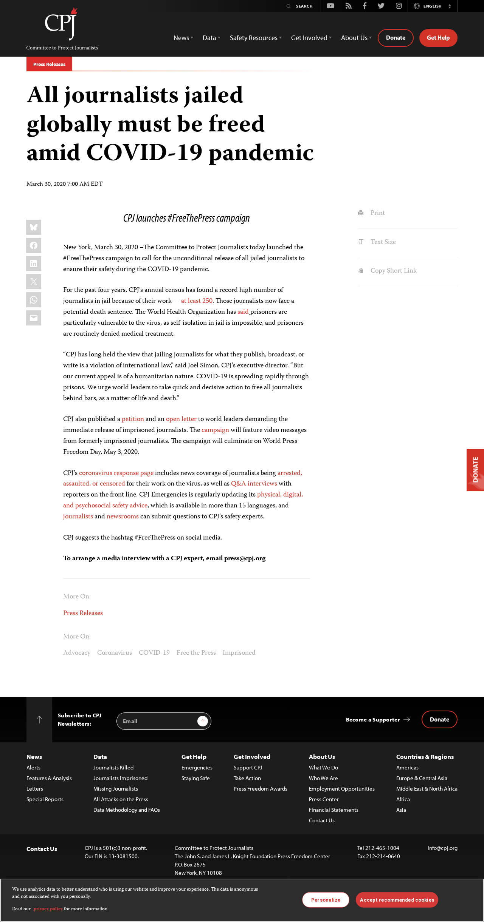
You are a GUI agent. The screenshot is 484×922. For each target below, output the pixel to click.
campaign (215, 430)
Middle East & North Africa (427, 788)
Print (377, 213)
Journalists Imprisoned (120, 778)
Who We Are (323, 778)
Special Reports (45, 799)
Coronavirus (114, 653)
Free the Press (196, 653)
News (34, 756)
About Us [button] (354, 37)
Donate (395, 37)
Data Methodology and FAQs (126, 809)
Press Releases (49, 64)
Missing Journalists (115, 788)
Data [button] (209, 37)
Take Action (247, 778)
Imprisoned (239, 653)
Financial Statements (333, 809)
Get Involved (252, 756)
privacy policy (48, 909)
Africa (403, 799)
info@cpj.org (443, 847)
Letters (34, 788)
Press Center (324, 799)
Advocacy (76, 653)
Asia (401, 809)
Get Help (438, 37)
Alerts (33, 767)
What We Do (323, 767)
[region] (242, 900)
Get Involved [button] (309, 37)
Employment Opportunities (342, 788)
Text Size (382, 242)
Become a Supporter (373, 719)
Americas (407, 767)
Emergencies (197, 767)
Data (100, 756)
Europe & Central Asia (421, 778)
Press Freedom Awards (260, 788)
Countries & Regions (425, 756)
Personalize (325, 899)
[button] (449, 6)
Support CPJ (248, 767)
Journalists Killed (113, 767)
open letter (181, 419)
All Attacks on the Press (120, 799)
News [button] (181, 37)
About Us (322, 756)
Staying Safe (196, 778)
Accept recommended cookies (397, 899)
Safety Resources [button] (254, 37)
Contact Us (322, 820)
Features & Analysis (49, 778)
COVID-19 (154, 653)
